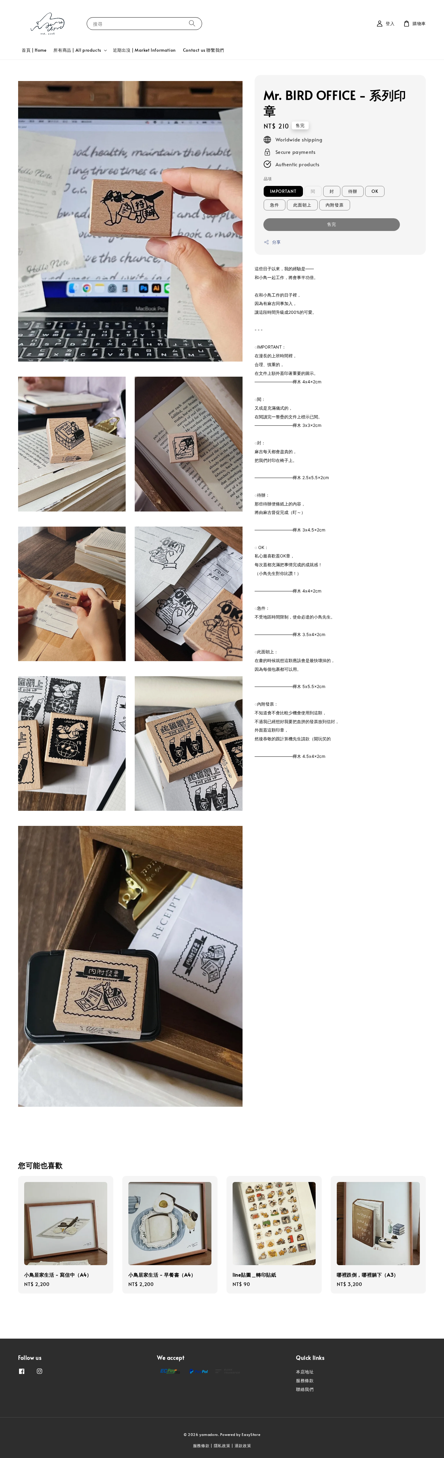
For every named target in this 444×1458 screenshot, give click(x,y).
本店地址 (305, 1372)
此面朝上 (302, 205)
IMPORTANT (283, 191)
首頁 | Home (34, 50)
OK (375, 191)
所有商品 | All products (77, 50)
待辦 (352, 191)
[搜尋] (192, 23)
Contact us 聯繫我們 (203, 50)
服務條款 (305, 1380)
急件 (274, 205)
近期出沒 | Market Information (144, 50)
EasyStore (251, 1434)
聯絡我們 (305, 1389)
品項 (268, 179)
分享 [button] (276, 242)
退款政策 (243, 1445)
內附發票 (335, 205)
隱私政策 (222, 1445)
